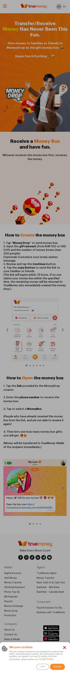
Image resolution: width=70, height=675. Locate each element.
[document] (35, 337)
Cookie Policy (45, 659)
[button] (65, 648)
